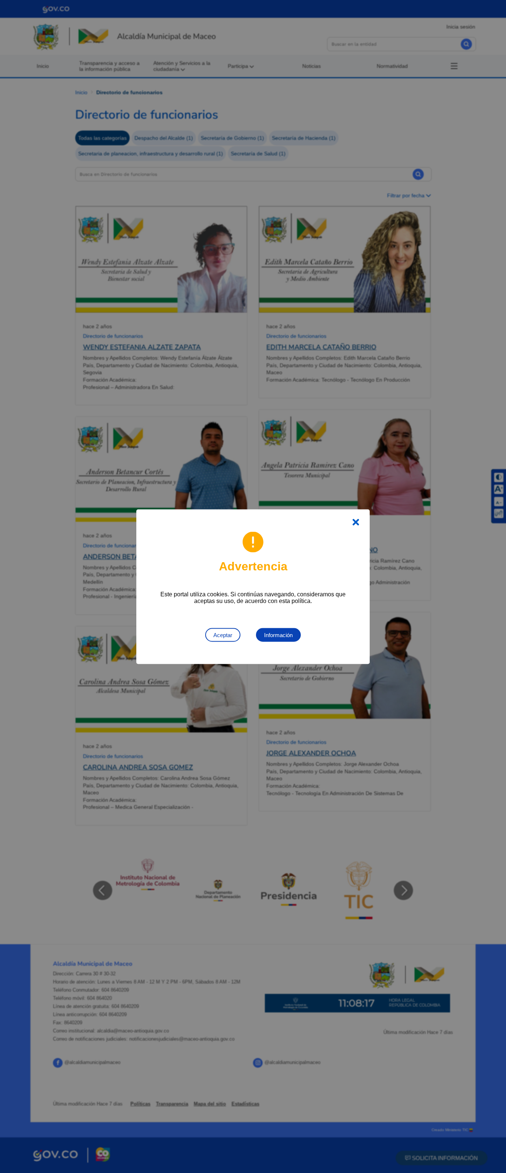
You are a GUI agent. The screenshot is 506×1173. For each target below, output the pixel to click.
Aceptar (222, 635)
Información (278, 635)
